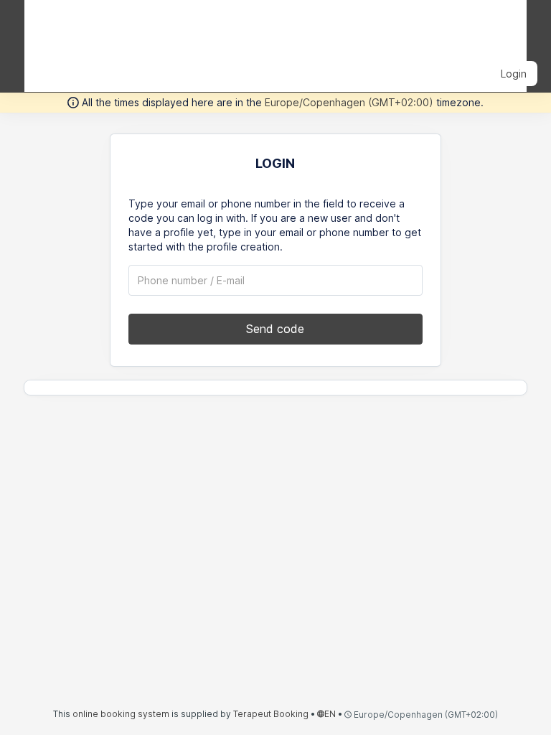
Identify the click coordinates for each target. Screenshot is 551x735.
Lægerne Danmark (105, 27)
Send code (275, 329)
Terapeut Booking (271, 713)
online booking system (120, 713)
